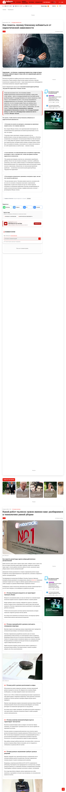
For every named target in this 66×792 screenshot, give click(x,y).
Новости (13, 2)
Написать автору (59, 31)
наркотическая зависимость (25, 216)
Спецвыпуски (38, 2)
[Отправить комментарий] (39, 239)
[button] (57, 6)
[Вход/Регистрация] (59, 2)
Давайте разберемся (25, 2)
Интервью (31, 2)
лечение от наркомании (10, 216)
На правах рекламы (16, 509)
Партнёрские (46, 2)
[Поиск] (57, 2)
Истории (18, 2)
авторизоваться (14, 235)
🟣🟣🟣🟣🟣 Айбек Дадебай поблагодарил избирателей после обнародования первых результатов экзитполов (55, 98)
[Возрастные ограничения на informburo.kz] (54, 2)
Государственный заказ (16, 22)
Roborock (34, 580)
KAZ (62, 2)
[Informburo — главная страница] (8, 2)
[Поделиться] (63, 789)
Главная (4, 9)
